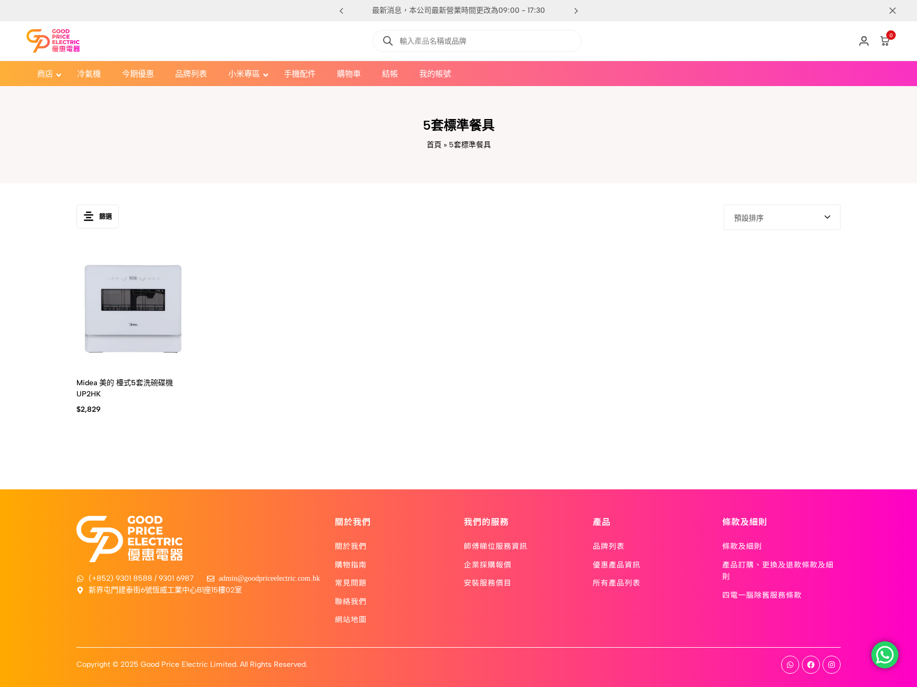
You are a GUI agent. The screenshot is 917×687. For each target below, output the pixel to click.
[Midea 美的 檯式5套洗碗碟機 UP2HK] (133, 308)
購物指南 (351, 564)
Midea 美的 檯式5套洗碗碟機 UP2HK (124, 388)
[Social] (790, 665)
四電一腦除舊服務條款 (762, 594)
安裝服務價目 (488, 582)
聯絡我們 (351, 601)
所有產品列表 (617, 582)
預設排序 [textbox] (749, 218)
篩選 (105, 216)
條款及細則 (742, 545)
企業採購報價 (488, 564)
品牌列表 (609, 545)
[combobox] (782, 217)
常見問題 (351, 582)
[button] (575, 10)
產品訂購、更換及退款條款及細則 (778, 570)
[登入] (864, 41)
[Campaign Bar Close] (898, 10)
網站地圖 (351, 619)
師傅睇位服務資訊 (495, 545)
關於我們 (351, 545)
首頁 (434, 144)
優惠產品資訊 (617, 564)
